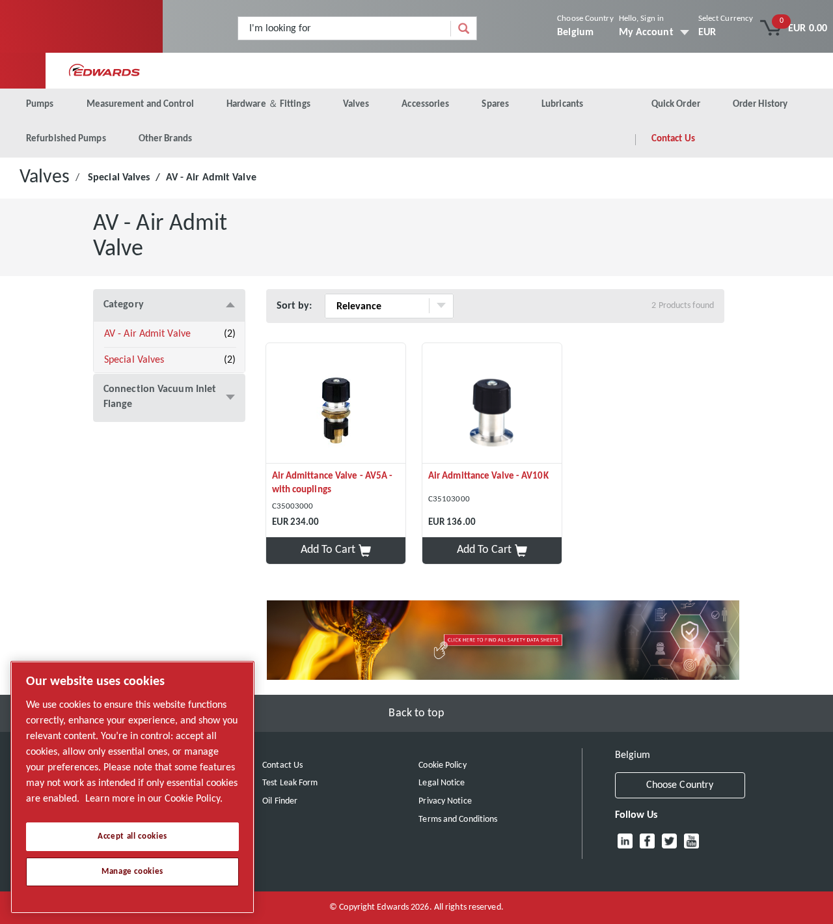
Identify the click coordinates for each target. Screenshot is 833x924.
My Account (646, 32)
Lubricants (562, 104)
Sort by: (294, 306)
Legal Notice (441, 783)
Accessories (425, 104)
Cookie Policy (442, 765)
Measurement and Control (140, 104)
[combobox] (344, 28)
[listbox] (726, 32)
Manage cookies (132, 871)
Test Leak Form (290, 783)
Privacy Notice (444, 801)
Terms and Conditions (457, 819)
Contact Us (673, 139)
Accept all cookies (132, 836)
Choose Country (585, 18)
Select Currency (726, 18)
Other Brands (165, 139)
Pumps (40, 104)
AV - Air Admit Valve (147, 334)
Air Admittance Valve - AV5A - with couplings (332, 483)
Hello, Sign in (641, 18)
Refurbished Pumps (66, 139)
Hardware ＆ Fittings (268, 104)
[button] (335, 551)
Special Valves (119, 178)
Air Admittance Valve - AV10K (488, 476)
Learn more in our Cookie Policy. (154, 799)
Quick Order (675, 104)
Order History (760, 104)
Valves (356, 104)
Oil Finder (279, 801)
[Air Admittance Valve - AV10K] (492, 403)
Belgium (575, 32)
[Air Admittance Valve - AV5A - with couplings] (335, 403)
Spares (495, 104)
